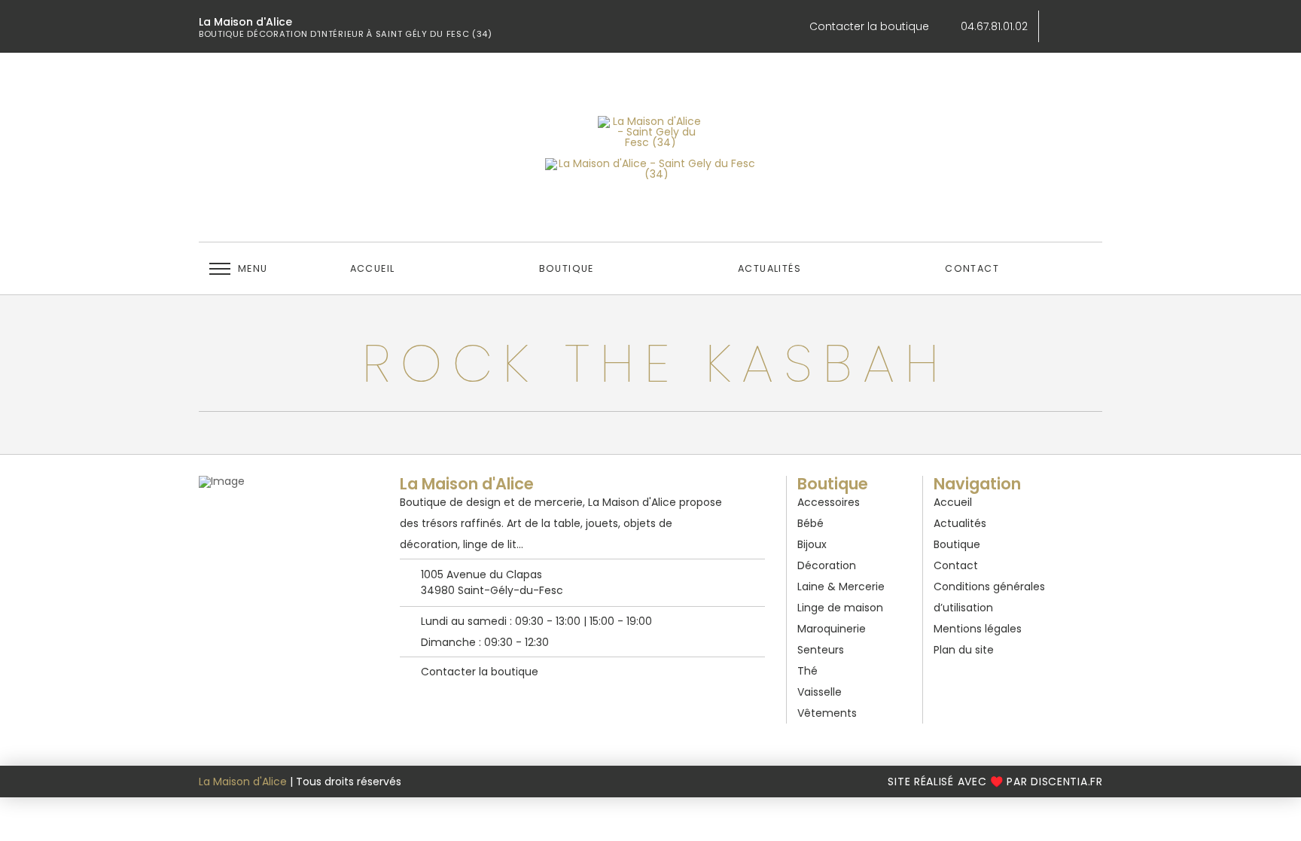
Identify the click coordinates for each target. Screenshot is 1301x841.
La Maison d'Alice (243, 781)
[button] (238, 269)
